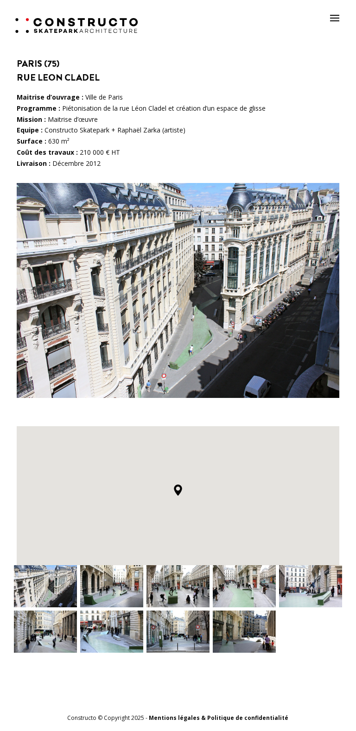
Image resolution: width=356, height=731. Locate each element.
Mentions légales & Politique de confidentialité (218, 718)
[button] (178, 490)
